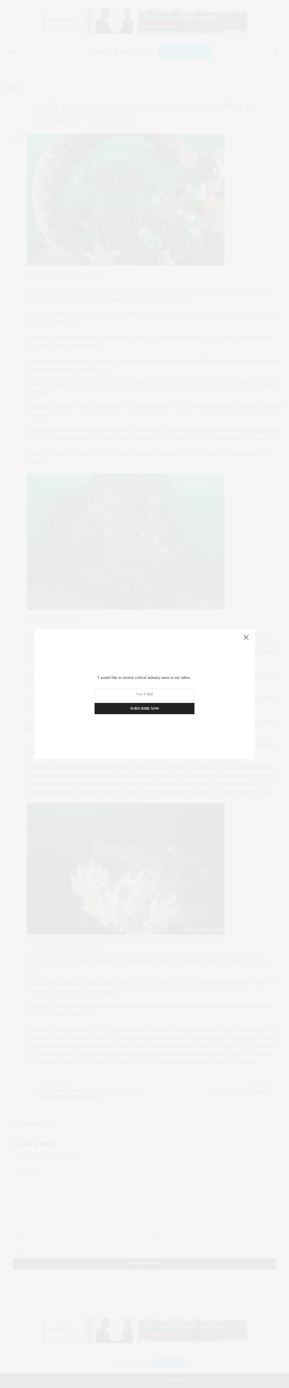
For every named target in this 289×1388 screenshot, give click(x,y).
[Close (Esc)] (246, 637)
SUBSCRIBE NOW (144, 709)
